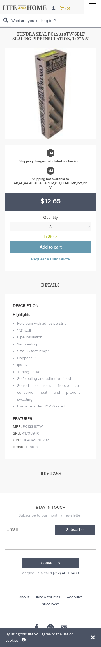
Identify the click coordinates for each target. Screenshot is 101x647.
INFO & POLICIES (48, 597)
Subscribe (75, 529)
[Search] (5, 20)
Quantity (50, 218)
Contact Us (50, 563)
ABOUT (24, 597)
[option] (50, 93)
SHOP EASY (50, 604)
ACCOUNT (74, 597)
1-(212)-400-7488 (64, 573)
